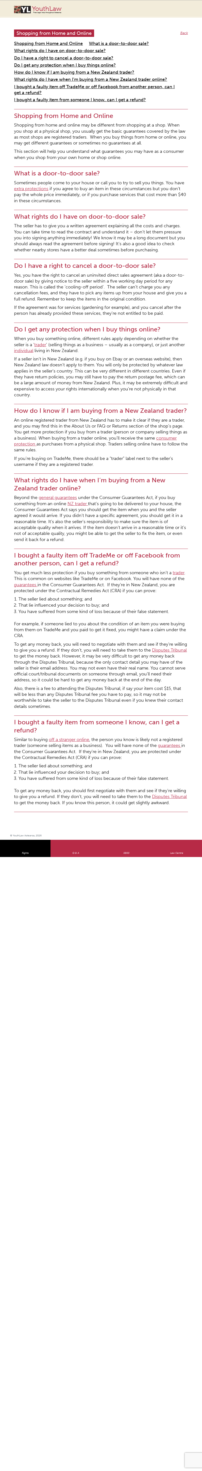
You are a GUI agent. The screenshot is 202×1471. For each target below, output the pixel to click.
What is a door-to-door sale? (96, 38)
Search (178, 12)
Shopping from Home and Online (40, 38)
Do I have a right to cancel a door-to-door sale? (129, 44)
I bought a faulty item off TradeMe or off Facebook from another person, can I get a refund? (87, 67)
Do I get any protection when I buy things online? (53, 49)
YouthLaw (47, 9)
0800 (126, 612)
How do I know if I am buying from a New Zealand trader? (60, 55)
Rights (25, 612)
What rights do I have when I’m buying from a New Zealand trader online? (72, 61)
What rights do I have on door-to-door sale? (49, 44)
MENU (188, 8)
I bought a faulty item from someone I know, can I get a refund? (65, 73)
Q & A (75, 612)
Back (185, 28)
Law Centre (176, 612)
